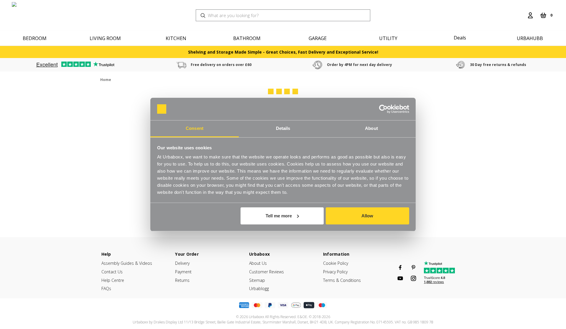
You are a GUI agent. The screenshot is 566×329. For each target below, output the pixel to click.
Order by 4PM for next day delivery (359, 64)
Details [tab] (283, 128)
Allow (367, 215)
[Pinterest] (413, 267)
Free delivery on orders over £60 (221, 64)
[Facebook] (400, 267)
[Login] (530, 15)
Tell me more (279, 215)
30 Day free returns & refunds (498, 64)
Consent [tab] (194, 128)
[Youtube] (400, 278)
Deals (460, 37)
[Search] (520, 11)
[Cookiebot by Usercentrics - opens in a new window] (383, 109)
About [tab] (371, 128)
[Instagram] (413, 278)
